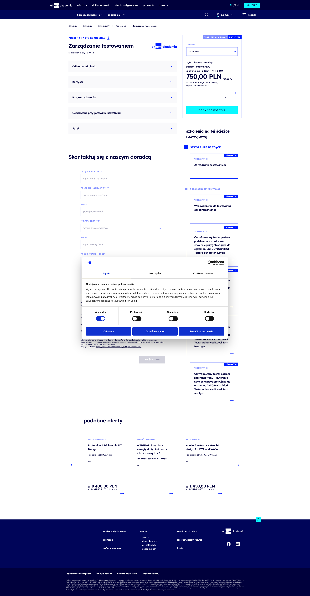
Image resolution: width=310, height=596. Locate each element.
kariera (181, 548)
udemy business (149, 541)
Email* (84, 204)
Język (76, 128)
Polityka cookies (104, 573)
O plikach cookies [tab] (203, 273)
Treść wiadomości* (93, 254)
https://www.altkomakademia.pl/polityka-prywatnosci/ (118, 347)
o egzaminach (148, 548)
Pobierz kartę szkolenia (86, 37)
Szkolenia (72, 26)
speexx (145, 537)
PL (231, 5)
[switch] (136, 318)
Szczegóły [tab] (155, 273)
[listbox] (123, 228)
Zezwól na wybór (155, 331)
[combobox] (206, 14)
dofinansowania (112, 548)
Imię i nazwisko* (91, 171)
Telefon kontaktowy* (95, 188)
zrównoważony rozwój (189, 539)
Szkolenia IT (115, 14)
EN (236, 5)
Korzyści (77, 81)
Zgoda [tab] (106, 273)
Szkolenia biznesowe (88, 14)
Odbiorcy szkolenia (84, 66)
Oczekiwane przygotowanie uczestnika (96, 112)
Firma (84, 237)
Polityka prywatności (127, 573)
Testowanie (121, 26)
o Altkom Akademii (187, 531)
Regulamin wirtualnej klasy (78, 573)
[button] (61, 5)
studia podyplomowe (114, 531)
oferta (143, 531)
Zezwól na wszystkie (201, 331)
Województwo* (90, 221)
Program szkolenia (84, 97)
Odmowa (108, 331)
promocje (108, 539)
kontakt (252, 5)
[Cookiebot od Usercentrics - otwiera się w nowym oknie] (210, 262)
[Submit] (207, 14)
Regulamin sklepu (151, 573)
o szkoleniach (148, 545)
